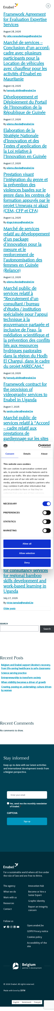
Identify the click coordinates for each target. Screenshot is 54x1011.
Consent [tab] (9, 454)
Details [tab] (27, 454)
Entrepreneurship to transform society (21, 677)
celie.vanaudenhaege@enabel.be (24, 36)
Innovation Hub (36, 886)
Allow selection (27, 553)
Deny (27, 562)
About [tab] (44, 454)
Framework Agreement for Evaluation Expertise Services (25, 19)
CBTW (22, 990)
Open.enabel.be (35, 925)
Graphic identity (36, 901)
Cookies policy (34, 937)
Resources (8, 903)
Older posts (9, 608)
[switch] (46, 512)
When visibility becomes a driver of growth (23, 682)
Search (4, 623)
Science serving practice (13, 673)
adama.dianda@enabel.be (20, 124)
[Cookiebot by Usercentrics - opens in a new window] (38, 446)
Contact (7, 909)
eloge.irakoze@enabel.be (19, 222)
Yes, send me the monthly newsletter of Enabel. (28, 805)
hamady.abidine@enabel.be (21, 90)
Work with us (10, 897)
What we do (9, 891)
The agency (9, 886)
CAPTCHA (12, 813)
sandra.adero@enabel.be (19, 411)
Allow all (27, 543)
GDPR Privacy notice (37, 931)
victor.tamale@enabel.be (19, 602)
